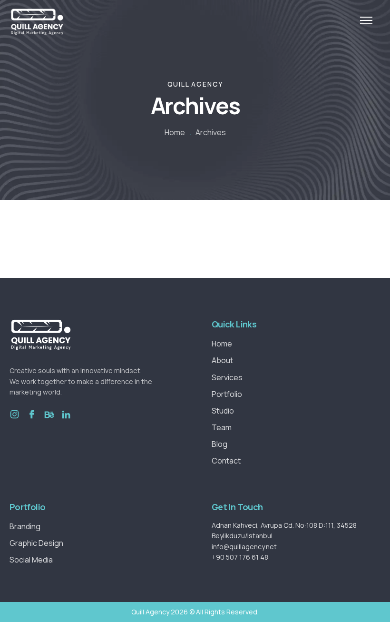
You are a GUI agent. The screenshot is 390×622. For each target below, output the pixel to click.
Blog (219, 444)
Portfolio (227, 394)
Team (222, 427)
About (222, 360)
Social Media (31, 559)
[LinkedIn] (66, 421)
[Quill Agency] (37, 22)
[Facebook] (32, 421)
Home (175, 132)
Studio (223, 410)
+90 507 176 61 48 (240, 557)
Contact (226, 460)
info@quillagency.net (244, 546)
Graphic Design (36, 543)
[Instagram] (15, 421)
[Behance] (49, 421)
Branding (25, 526)
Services (227, 377)
